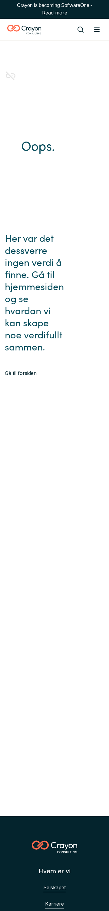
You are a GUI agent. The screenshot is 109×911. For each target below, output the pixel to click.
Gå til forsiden (21, 373)
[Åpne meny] (97, 29)
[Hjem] (24, 29)
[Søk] (80, 29)
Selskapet (54, 887)
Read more (54, 13)
